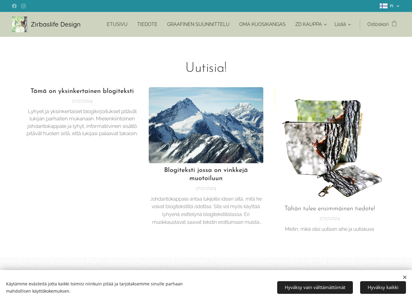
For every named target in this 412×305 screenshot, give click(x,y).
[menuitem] (118, 24)
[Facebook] (14, 6)
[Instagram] (23, 6)
